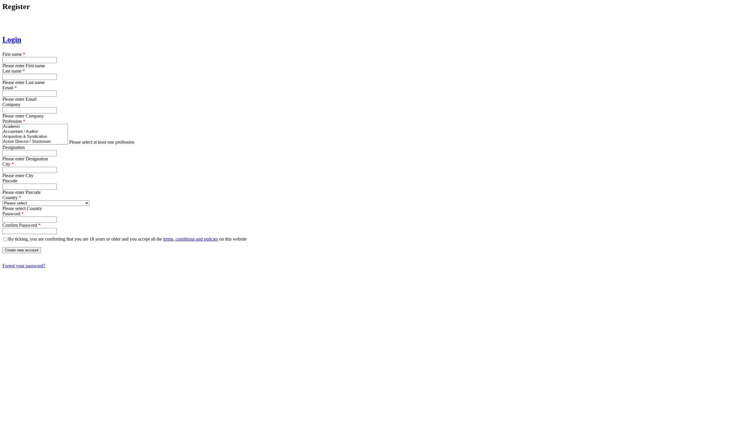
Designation (13, 147)
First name (13, 54)
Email (9, 87)
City (8, 164)
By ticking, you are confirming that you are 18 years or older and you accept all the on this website (127, 238)
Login (11, 39)
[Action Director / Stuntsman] (35, 141)
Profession (13, 121)
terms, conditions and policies (190, 238)
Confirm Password (21, 225)
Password (13, 213)
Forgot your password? (23, 265)
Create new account (22, 250)
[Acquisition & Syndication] (35, 136)
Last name (13, 70)
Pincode (9, 180)
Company (11, 104)
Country (11, 197)
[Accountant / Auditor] (35, 131)
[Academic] (35, 126)
